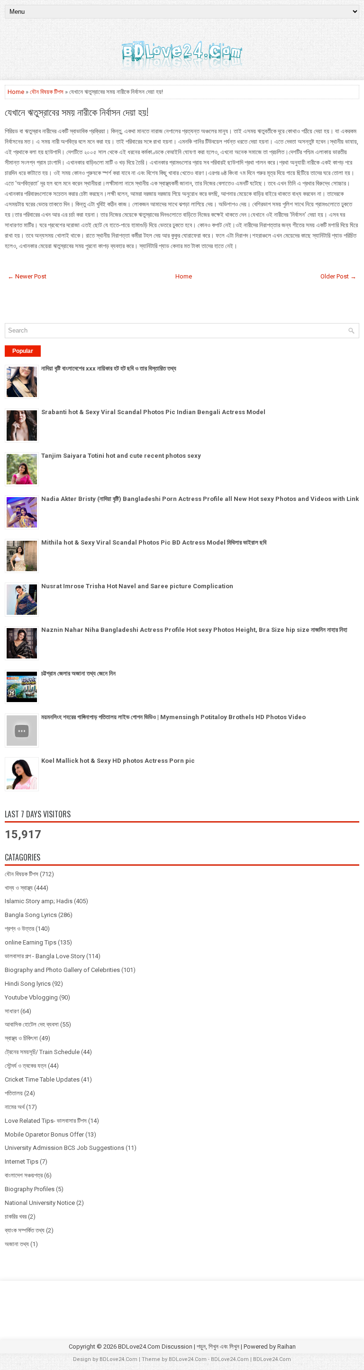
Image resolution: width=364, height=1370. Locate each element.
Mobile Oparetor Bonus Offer (44, 1134)
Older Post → (338, 276)
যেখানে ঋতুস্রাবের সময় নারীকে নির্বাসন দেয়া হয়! (76, 111)
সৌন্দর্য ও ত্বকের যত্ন (25, 1065)
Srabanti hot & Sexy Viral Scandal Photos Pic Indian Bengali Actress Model (153, 412)
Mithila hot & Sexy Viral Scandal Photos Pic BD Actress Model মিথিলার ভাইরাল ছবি (153, 542)
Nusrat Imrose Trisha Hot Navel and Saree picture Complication (137, 586)
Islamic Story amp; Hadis (39, 901)
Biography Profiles (30, 1189)
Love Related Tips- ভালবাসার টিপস (46, 1120)
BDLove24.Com (118, 1359)
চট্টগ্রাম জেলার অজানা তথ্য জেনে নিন (78, 673)
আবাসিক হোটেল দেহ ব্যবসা (32, 1024)
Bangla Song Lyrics (31, 914)
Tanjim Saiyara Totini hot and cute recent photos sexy (121, 455)
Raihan (286, 1346)
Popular (22, 351)
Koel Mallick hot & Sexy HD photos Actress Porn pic (118, 760)
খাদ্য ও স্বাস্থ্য (19, 887)
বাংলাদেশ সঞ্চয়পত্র (24, 1175)
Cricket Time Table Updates (42, 1079)
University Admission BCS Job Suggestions (64, 1147)
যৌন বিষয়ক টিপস (47, 91)
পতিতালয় (14, 1093)
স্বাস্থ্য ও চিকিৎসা (21, 1038)
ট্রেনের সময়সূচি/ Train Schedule (42, 1051)
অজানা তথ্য (17, 1244)
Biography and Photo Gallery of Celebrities (62, 969)
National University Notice (40, 1202)
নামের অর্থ (15, 1107)
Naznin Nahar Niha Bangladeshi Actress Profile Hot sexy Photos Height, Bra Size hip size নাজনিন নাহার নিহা (194, 629)
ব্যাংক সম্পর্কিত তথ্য (25, 1230)
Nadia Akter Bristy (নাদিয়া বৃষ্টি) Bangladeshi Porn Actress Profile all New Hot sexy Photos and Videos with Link (200, 498)
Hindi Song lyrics (28, 983)
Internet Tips (21, 1161)
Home (16, 91)
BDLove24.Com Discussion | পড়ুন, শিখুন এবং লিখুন (178, 1346)
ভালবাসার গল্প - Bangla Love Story (45, 956)
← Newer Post (27, 276)
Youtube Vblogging (31, 997)
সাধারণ (12, 1011)
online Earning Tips (30, 942)
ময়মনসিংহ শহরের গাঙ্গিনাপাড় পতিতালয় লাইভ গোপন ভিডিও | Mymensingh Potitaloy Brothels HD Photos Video (173, 717)
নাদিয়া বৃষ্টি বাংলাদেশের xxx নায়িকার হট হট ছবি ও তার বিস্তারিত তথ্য (108, 368)
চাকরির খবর (16, 1216)
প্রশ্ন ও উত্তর (19, 928)
